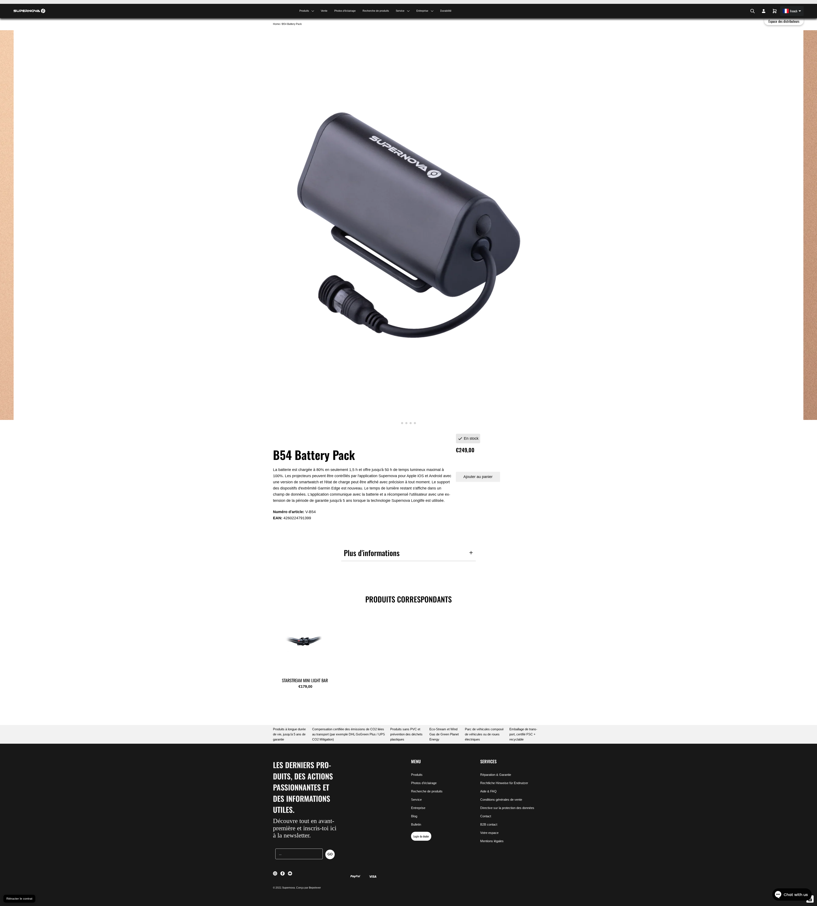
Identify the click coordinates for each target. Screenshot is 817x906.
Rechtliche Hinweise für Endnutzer (504, 783)
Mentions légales (492, 841)
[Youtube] (745, 11)
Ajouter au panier (478, 477)
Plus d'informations (372, 552)
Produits (417, 774)
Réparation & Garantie (495, 774)
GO (330, 854)
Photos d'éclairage (345, 10)
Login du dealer (421, 836)
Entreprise (418, 808)
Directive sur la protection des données (507, 808)
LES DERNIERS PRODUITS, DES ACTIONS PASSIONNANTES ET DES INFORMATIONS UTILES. (303, 787)
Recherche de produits (376, 10)
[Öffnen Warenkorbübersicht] (774, 11)
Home (277, 24)
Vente (324, 10)
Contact (485, 816)
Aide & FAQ (488, 791)
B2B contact (488, 824)
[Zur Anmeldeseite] (763, 11)
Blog (414, 816)
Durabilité (445, 10)
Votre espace (489, 833)
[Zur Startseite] (29, 11)
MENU (416, 761)
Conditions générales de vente (501, 799)
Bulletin (416, 824)
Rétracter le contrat (19, 898)
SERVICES (488, 761)
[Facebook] (742, 11)
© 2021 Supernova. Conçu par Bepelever (297, 887)
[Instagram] (739, 11)
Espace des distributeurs (783, 21)
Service (416, 799)
